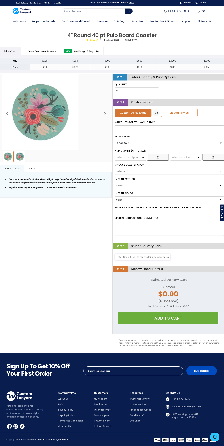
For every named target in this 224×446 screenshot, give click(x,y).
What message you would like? (135, 122)
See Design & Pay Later (83, 51)
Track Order (101, 404)
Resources (136, 393)
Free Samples (101, 415)
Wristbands (19, 21)
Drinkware (102, 21)
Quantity (121, 84)
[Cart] (203, 11)
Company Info (67, 393)
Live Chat (135, 420)
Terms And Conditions (70, 420)
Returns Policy (102, 420)
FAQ (60, 404)
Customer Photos (139, 404)
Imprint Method (125, 179)
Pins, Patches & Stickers (163, 21)
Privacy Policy (65, 409)
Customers (101, 393)
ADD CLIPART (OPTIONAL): (130, 150)
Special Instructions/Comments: (136, 218)
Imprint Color (124, 193)
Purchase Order (103, 409)
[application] (215, 437)
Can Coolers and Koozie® (76, 21)
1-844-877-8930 (181, 398)
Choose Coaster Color (130, 164)
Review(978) (111, 40)
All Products (204, 21)
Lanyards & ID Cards (43, 21)
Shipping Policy (66, 415)
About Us (63, 398)
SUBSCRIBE (201, 371)
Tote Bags (120, 21)
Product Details (12, 168)
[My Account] (198, 11)
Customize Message (133, 113)
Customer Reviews (140, 398)
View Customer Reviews (42, 51)
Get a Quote (221, 212)
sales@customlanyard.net (187, 406)
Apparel (186, 21)
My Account (100, 398)
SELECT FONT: (123, 136)
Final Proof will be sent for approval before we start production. (158, 207)
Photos (31, 168)
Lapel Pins (137, 21)
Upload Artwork (179, 113)
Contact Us (64, 426)
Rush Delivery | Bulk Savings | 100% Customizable (38, 3)
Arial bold (123, 143)
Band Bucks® (137, 415)
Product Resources (140, 409)
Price (10, 51)
